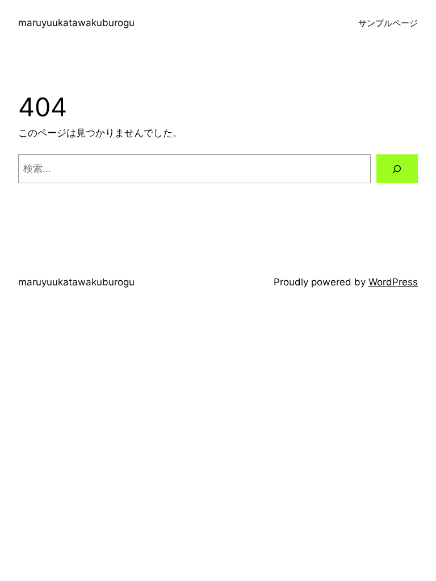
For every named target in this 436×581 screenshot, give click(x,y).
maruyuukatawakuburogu (76, 22)
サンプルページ (388, 23)
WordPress (393, 282)
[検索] (397, 168)
